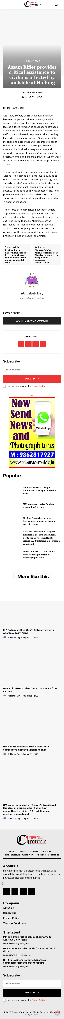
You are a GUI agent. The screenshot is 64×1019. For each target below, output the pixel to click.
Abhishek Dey (34, 92)
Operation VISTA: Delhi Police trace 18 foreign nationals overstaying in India (39, 554)
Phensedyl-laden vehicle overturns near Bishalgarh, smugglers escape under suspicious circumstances (46, 256)
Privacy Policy (38, 386)
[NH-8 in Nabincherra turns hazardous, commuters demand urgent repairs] (12, 521)
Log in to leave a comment (32, 320)
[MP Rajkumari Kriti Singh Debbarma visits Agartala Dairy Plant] (12, 490)
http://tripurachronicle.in (32, 298)
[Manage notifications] (57, 1012)
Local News (32, 61)
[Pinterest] (35, 344)
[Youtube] (31, 891)
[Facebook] (21, 344)
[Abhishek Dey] (32, 280)
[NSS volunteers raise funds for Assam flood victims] (12, 506)
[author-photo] (5, 637)
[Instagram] (14, 891)
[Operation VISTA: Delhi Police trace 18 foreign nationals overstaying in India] (12, 554)
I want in (30, 379)
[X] (28, 344)
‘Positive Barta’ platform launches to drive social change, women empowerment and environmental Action (16, 256)
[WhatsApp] (43, 344)
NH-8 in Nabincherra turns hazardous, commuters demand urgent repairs (39, 520)
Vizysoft (35, 1014)
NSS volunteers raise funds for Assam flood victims (39, 506)
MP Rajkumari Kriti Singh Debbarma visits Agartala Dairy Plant (39, 490)
